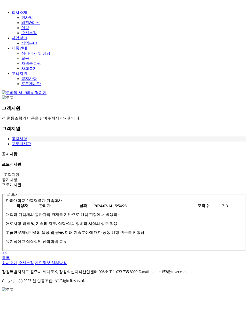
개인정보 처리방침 (51, 263)
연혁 (25, 28)
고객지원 (19, 73)
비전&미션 (30, 23)
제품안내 (19, 48)
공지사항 (29, 79)
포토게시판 (31, 84)
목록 (6, 258)
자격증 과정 (31, 63)
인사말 (27, 18)
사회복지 (29, 68)
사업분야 (19, 38)
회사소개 (19, 12)
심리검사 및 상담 (35, 53)
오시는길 (29, 33)
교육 (25, 58)
